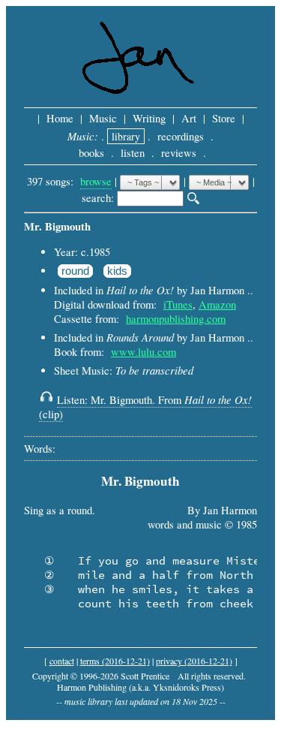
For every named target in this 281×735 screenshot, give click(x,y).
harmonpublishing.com (176, 319)
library (126, 136)
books (91, 153)
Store (223, 118)
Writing (149, 118)
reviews (178, 153)
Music (103, 118)
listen (132, 153)
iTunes (178, 304)
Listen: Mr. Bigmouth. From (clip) (145, 407)
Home (60, 118)
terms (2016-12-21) (115, 661)
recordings (181, 136)
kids (117, 271)
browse (96, 181)
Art (189, 118)
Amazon (217, 304)
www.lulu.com (143, 352)
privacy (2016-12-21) (194, 661)
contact (61, 661)
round (75, 271)
